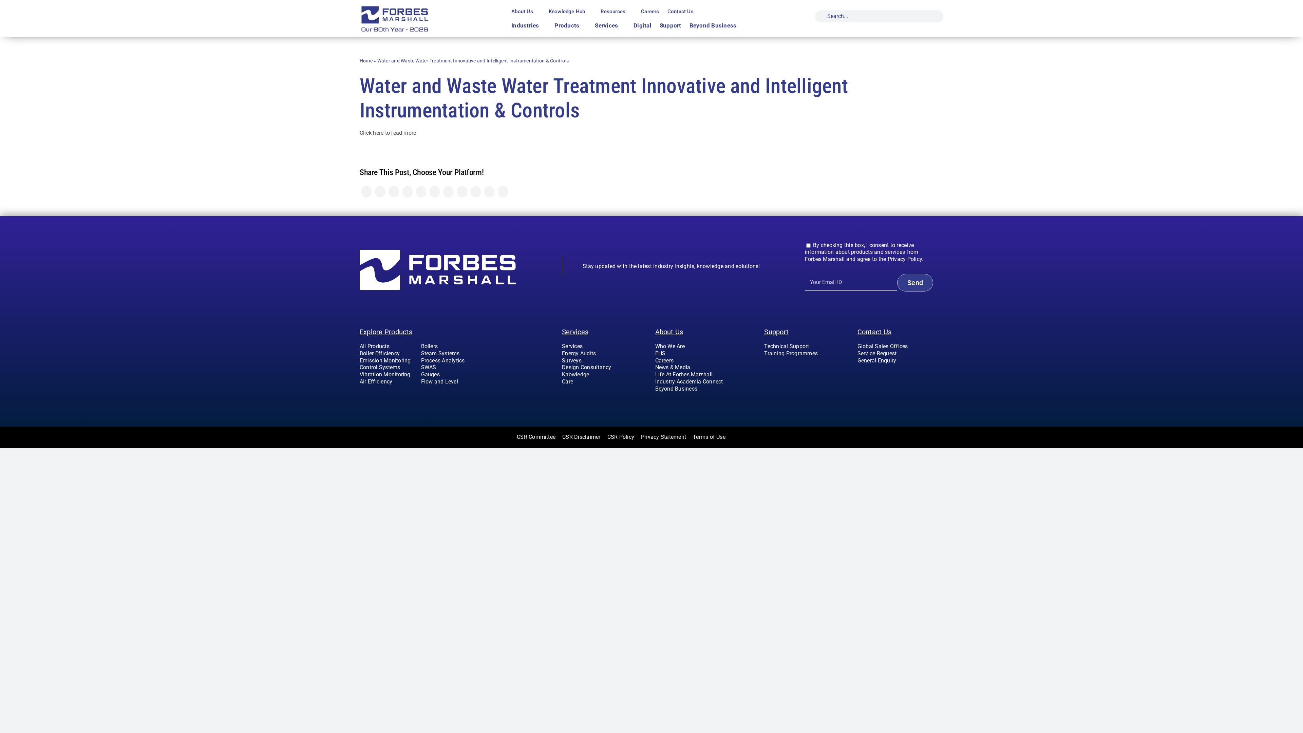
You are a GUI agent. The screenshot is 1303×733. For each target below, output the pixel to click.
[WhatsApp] (421, 191)
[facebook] (859, 374)
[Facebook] (366, 191)
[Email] (503, 191)
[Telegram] (434, 191)
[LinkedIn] (407, 191)
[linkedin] (892, 374)
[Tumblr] (448, 191)
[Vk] (476, 191)
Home (366, 60)
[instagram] (870, 374)
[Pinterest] (462, 191)
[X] (380, 191)
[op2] (411, 8)
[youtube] (881, 374)
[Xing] (489, 191)
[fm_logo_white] (438, 252)
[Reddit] (393, 191)
